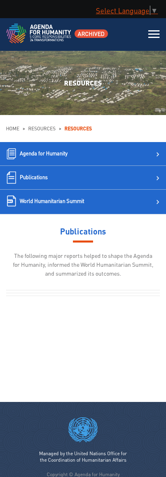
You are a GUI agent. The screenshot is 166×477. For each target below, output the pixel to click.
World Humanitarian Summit (52, 200)
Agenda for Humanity (44, 153)
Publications (34, 177)
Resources (42, 129)
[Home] (39, 38)
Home (12, 129)
